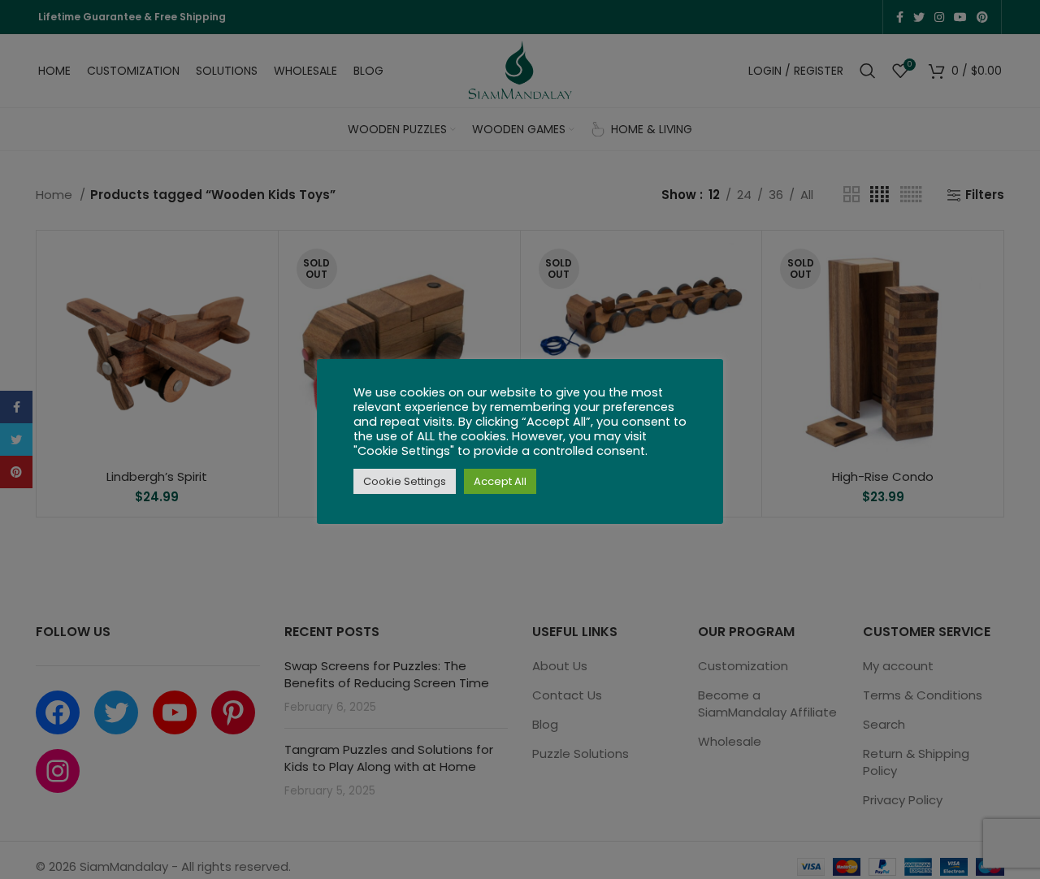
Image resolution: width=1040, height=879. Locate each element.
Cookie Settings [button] (404, 481)
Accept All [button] (500, 481)
